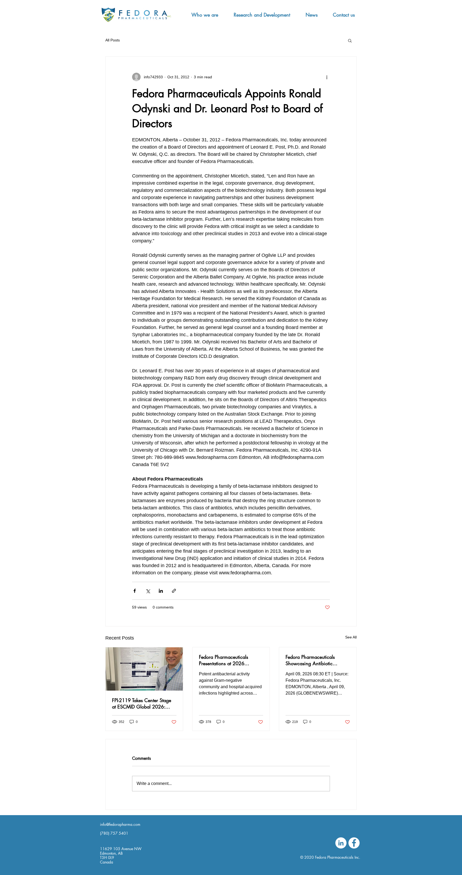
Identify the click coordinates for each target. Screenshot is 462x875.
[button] (205, 14)
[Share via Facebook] (134, 590)
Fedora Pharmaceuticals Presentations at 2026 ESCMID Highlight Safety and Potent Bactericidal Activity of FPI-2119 (230, 660)
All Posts (112, 40)
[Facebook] (354, 843)
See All (351, 637)
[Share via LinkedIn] (160, 590)
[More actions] (327, 77)
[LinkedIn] (340, 843)
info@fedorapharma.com (120, 824)
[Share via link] (173, 590)
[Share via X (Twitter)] (147, 590)
